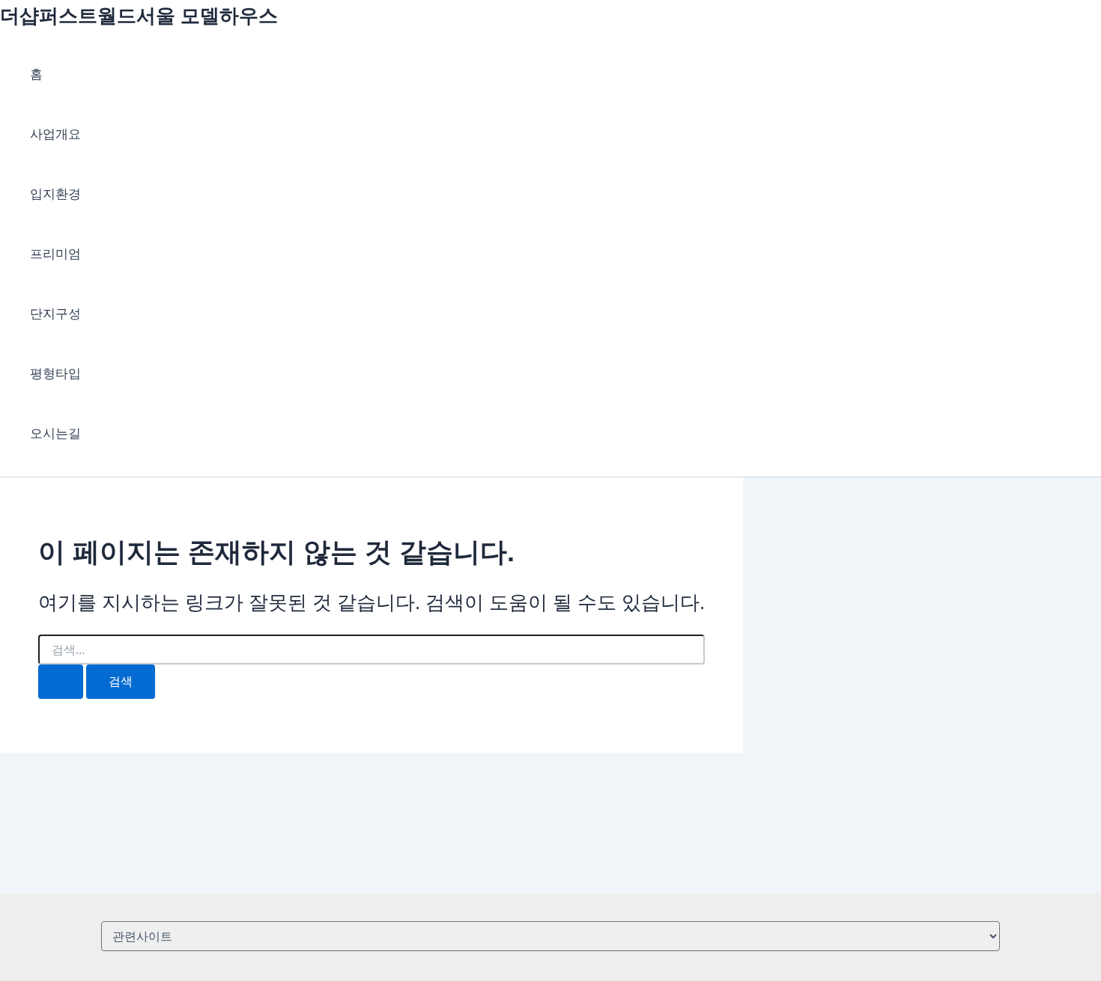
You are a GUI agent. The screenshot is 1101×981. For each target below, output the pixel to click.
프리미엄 (55, 254)
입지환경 (55, 194)
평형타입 (55, 374)
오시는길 (55, 434)
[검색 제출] (60, 681)
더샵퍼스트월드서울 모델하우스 (139, 15)
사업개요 (55, 134)
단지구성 (55, 314)
